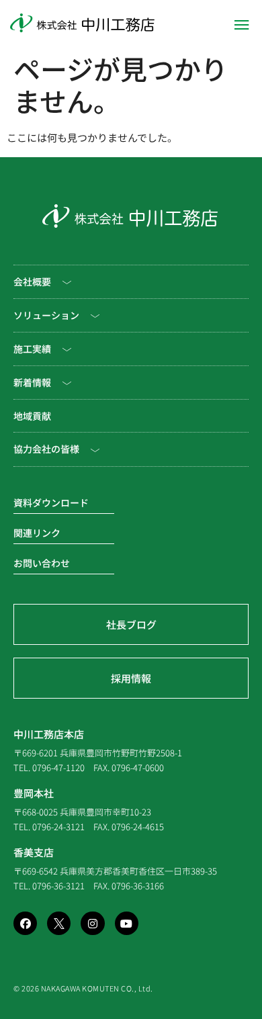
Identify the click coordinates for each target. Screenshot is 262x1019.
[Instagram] (92, 923)
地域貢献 (32, 416)
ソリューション (46, 315)
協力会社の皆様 (46, 448)
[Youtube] (126, 923)
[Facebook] (25, 923)
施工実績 (32, 348)
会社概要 (32, 281)
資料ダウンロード (51, 502)
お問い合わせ (41, 563)
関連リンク (36, 532)
